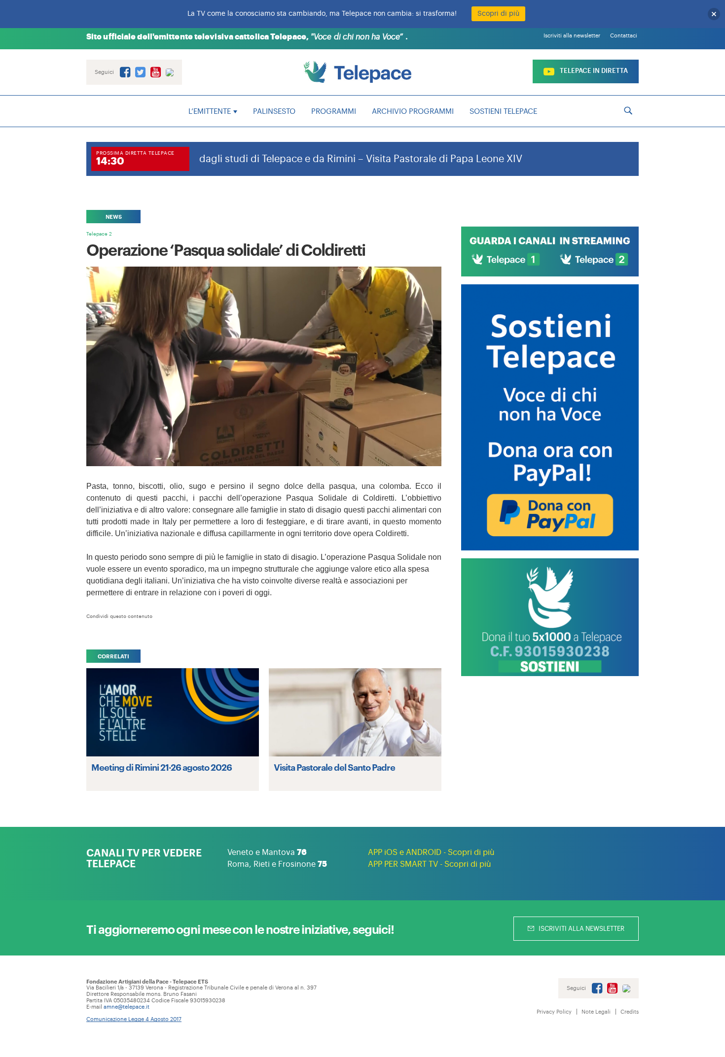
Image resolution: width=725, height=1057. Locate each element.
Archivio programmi (413, 111)
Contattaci (623, 35)
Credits (629, 1012)
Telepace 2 (99, 234)
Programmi (333, 111)
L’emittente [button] (209, 111)
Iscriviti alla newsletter (572, 35)
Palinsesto (274, 111)
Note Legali (596, 1012)
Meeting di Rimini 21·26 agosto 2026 (161, 766)
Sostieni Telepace (503, 111)
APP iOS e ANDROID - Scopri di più (431, 852)
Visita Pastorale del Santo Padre (334, 766)
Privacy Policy (554, 1012)
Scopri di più (498, 13)
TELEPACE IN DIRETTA (593, 71)
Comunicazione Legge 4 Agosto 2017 (133, 1019)
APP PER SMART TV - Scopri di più (429, 864)
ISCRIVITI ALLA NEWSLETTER (580, 928)
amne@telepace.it (126, 1007)
